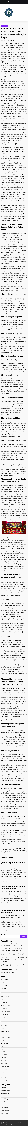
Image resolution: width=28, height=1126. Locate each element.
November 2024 (5, 1040)
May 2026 (3, 988)
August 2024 (4, 1049)
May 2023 (3, 1075)
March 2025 (4, 1028)
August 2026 (4, 979)
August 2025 (4, 1014)
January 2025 (4, 1034)
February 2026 (5, 997)
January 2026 (4, 999)
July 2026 (3, 982)
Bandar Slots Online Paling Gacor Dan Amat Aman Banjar (13, 911)
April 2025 (4, 1025)
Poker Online (4, 1107)
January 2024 (4, 1069)
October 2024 (4, 1043)
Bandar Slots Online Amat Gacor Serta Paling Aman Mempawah (13, 887)
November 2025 (5, 1005)
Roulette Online (5, 1110)
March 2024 (4, 1063)
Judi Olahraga (4, 1099)
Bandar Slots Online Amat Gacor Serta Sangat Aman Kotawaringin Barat (13, 863)
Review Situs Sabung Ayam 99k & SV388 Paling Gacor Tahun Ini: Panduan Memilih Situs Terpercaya (14, 959)
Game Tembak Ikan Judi (7, 1096)
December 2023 (5, 1072)
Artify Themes (13, 1124)
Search (3, 934)
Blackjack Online (5, 1090)
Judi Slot (3, 1101)
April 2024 (4, 1060)
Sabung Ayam (4, 1113)
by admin (3, 40)
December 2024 (5, 1037)
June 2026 (4, 985)
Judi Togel (4, 25)
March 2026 (4, 994)
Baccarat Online (5, 1087)
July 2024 (3, 1051)
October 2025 (4, 1008)
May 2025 (3, 1023)
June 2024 (4, 1054)
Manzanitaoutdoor (16, 1122)
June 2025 (4, 1020)
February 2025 (5, 1031)
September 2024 (5, 1046)
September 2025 (5, 1011)
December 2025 (5, 1002)
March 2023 (4, 1080)
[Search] (25, 12)
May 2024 (3, 1057)
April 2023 (4, 1078)
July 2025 (3, 1017)
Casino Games (5, 1093)
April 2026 (4, 991)
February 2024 (5, 1066)
